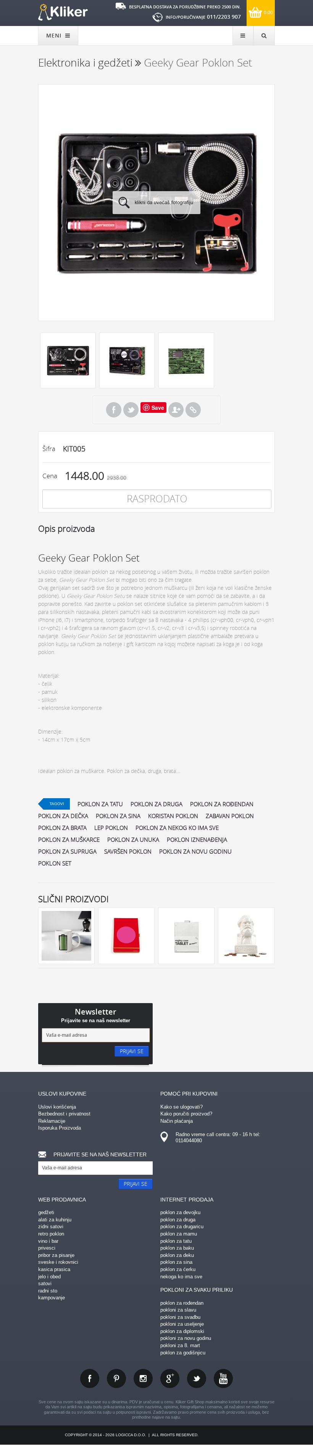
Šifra (48, 448)
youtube (223, 1378)
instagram (143, 1378)
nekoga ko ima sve (181, 1276)
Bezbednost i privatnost (64, 1114)
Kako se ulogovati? (181, 1107)
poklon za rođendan (221, 804)
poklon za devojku (180, 1212)
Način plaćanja (176, 1121)
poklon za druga (156, 804)
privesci (46, 1248)
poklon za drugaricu (181, 1226)
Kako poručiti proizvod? (186, 1114)
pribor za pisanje (56, 1255)
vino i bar (48, 1241)
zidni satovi (50, 1226)
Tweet (131, 409)
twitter (196, 1378)
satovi (45, 1283)
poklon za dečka (63, 816)
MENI (54, 35)
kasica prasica (54, 1269)
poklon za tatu (100, 804)
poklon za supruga (67, 851)
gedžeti (46, 1212)
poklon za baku (177, 1248)
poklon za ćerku (177, 1269)
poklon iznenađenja (197, 839)
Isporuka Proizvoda (59, 1128)
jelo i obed (49, 1276)
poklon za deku (177, 1255)
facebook (89, 1378)
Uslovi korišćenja (57, 1107)
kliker (63, 12)
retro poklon (51, 1234)
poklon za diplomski (182, 1331)
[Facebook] (113, 409)
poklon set (54, 863)
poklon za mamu (178, 1234)
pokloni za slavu (178, 1310)
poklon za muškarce (69, 839)
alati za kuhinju (54, 1220)
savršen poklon (128, 851)
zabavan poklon (230, 816)
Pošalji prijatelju (176, 409)
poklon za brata (62, 827)
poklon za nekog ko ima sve (177, 827)
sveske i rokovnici (58, 1262)
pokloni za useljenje (182, 1324)
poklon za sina (118, 816)
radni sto (47, 1291)
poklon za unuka (133, 839)
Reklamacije (51, 1121)
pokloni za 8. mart (180, 1345)
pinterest (116, 1378)
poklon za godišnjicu (182, 1353)
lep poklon (111, 827)
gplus (169, 1378)
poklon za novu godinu (195, 851)
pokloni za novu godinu (185, 1338)
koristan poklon (173, 816)
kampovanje (51, 1297)
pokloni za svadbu (180, 1317)
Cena (49, 475)
